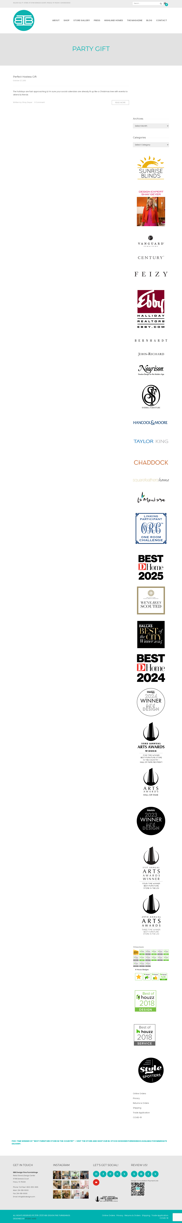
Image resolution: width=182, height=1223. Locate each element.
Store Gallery (81, 20)
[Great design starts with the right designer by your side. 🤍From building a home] (66, 1185)
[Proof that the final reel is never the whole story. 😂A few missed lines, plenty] (84, 1175)
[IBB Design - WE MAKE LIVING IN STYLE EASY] (24, 20)
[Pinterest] (110, 1174)
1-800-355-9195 (32, 1187)
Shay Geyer (27, 102)
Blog (149, 20)
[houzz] (124, 1174)
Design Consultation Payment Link (144, 1181)
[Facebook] (103, 1174)
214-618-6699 (21, 1193)
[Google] (141, 1174)
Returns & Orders (141, 1103)
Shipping (137, 1108)
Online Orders (139, 1093)
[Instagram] (96, 1174)
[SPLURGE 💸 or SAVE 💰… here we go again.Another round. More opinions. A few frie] (84, 1194)
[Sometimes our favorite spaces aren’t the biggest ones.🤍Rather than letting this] (84, 1185)
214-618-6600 (23, 1190)
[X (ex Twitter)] (117, 1174)
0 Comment (39, 102)
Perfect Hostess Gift (25, 76)
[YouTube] (96, 1182)
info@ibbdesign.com (26, 1197)
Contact (161, 20)
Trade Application (141, 1112)
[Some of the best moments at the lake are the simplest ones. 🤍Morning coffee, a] (75, 1175)
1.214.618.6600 (65, 3)
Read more (120, 102)
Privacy (136, 1098)
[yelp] (134, 1174)
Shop (66, 20)
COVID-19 (137, 1117)
